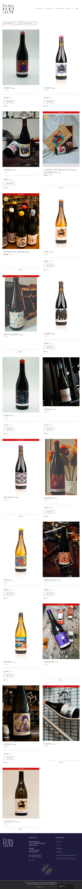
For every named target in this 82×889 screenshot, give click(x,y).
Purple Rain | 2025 (52, 580)
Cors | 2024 (48, 252)
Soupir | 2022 (49, 744)
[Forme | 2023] (61, 303)
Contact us (59, 851)
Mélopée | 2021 (50, 498)
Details (6, 106)
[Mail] (34, 860)
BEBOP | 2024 (9, 88)
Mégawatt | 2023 (11, 497)
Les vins (58, 845)
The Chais (59, 841)
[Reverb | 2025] (20, 631)
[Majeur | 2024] (61, 381)
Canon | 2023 (49, 88)
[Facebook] (29, 860)
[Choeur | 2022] (20, 139)
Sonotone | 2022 (51, 662)
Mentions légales (53, 882)
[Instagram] (32, 860)
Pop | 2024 (8, 580)
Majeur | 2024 (50, 409)
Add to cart (9, 101)
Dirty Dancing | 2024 (13, 334)
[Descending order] (20, 23)
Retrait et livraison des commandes (65, 858)
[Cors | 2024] (61, 221)
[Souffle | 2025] (20, 713)
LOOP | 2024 (8, 415)
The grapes (59, 848)
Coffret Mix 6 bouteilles (16, 252)
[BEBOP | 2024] (20, 57)
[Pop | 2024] (20, 549)
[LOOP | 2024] (20, 385)
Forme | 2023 (49, 333)
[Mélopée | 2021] (61, 467)
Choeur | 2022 (10, 170)
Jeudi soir (43, 887)
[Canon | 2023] (61, 57)
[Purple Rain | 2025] (61, 549)
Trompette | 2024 (12, 821)
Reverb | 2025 (9, 662)
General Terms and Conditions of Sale (66, 855)
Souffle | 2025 (10, 744)
